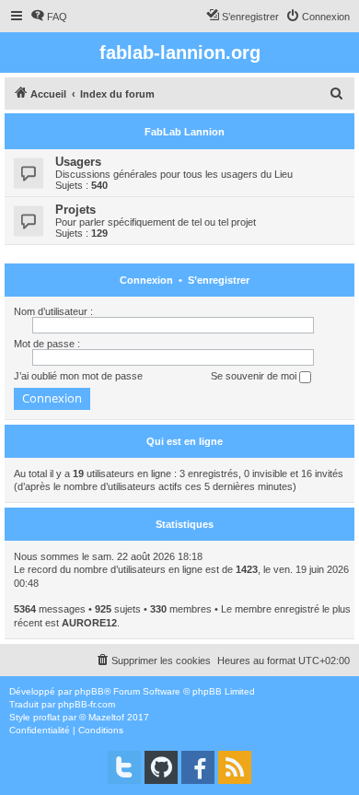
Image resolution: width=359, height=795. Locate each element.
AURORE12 (89, 622)
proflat (46, 717)
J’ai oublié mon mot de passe (78, 375)
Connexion (146, 280)
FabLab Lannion (185, 131)
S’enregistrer (218, 280)
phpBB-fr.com (86, 704)
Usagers (78, 162)
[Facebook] (197, 767)
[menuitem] (48, 17)
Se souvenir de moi (255, 375)
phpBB (89, 691)
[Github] (161, 767)
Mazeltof (106, 717)
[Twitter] (124, 767)
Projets (75, 209)
